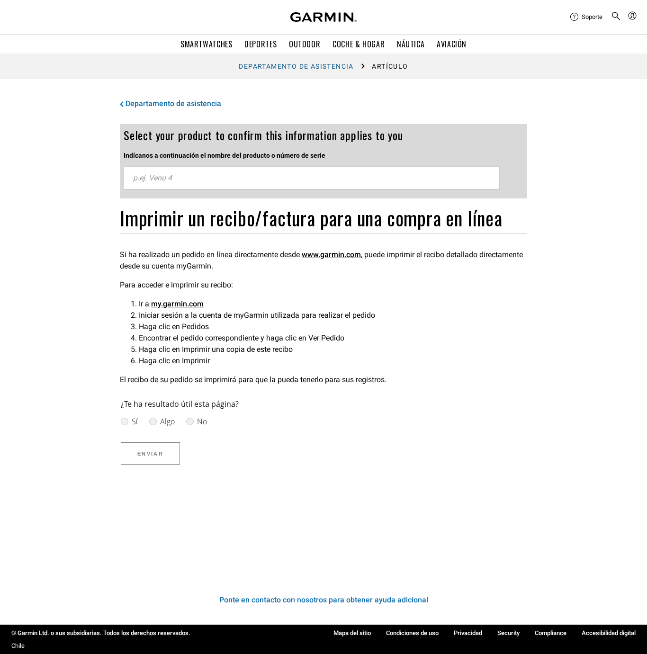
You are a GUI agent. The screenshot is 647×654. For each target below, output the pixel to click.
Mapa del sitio (352, 632)
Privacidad (468, 632)
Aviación (452, 44)
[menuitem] (586, 17)
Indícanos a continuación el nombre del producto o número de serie (224, 155)
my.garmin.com (177, 303)
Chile (18, 645)
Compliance (550, 632)
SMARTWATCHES (206, 44)
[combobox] (312, 178)
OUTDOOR (304, 44)
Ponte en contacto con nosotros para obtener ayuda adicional (323, 599)
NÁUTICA (410, 44)
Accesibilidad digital (609, 632)
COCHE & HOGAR (358, 44)
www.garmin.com (331, 254)
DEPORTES (260, 44)
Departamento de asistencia (296, 66)
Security (508, 632)
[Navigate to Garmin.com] (323, 17)
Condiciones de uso (412, 632)
